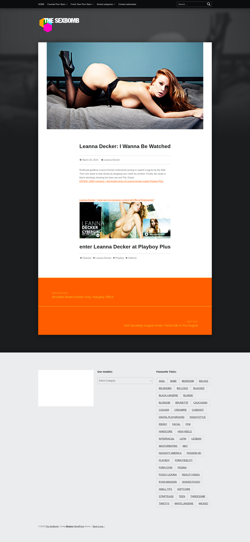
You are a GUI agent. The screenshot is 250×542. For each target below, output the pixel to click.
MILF (185, 446)
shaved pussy (191, 482)
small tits (165, 489)
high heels (185, 431)
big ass (203, 381)
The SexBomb (51, 526)
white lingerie (183, 503)
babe (173, 381)
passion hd (194, 453)
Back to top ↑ (99, 526)
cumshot (198, 410)
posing (182, 467)
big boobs (165, 388)
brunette (181, 402)
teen (182, 496)
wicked (203, 503)
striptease (166, 496)
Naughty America (170, 453)
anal (162, 381)
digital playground (171, 417)
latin (183, 439)
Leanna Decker (112, 160)
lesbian (196, 439)
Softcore (132, 258)
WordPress (79, 526)
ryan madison (168, 482)
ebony (163, 424)
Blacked (198, 388)
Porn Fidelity (184, 460)
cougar (164, 410)
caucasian (200, 402)
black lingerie (168, 395)
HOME (41, 4)
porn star (165, 467)
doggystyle (198, 417)
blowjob (164, 402)
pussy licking (168, 474)
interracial (166, 439)
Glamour (87, 258)
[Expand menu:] (93, 4)
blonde (188, 395)
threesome (197, 496)
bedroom (188, 381)
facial (176, 424)
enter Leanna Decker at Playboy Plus (125, 247)
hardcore (165, 431)
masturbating (168, 446)
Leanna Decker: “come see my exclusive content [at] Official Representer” (116, 200)
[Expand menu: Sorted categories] (114, 4)
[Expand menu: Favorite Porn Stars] (67, 4)
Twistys (164, 503)
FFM (188, 424)
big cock (182, 388)
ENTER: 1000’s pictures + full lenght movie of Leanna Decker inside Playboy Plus (121, 181)
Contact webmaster (127, 4)
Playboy (120, 258)
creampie (180, 410)
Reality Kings (191, 474)
